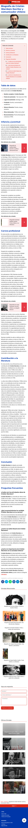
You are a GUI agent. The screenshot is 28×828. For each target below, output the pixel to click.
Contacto (3, 824)
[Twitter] (6, 581)
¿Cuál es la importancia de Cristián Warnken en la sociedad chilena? (13, 76)
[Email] (21, 581)
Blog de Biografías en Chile (7, 822)
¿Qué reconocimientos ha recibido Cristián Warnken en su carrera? (13, 67)
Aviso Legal (3, 813)
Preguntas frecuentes (11, 59)
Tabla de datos (9, 48)
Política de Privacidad (5, 816)
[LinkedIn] (14, 581)
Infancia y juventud (10, 50)
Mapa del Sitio (4, 825)
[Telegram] (17, 581)
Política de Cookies (5, 815)
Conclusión (8, 57)
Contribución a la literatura (12, 54)
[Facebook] (2, 581)
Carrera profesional (10, 52)
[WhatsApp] (10, 581)
